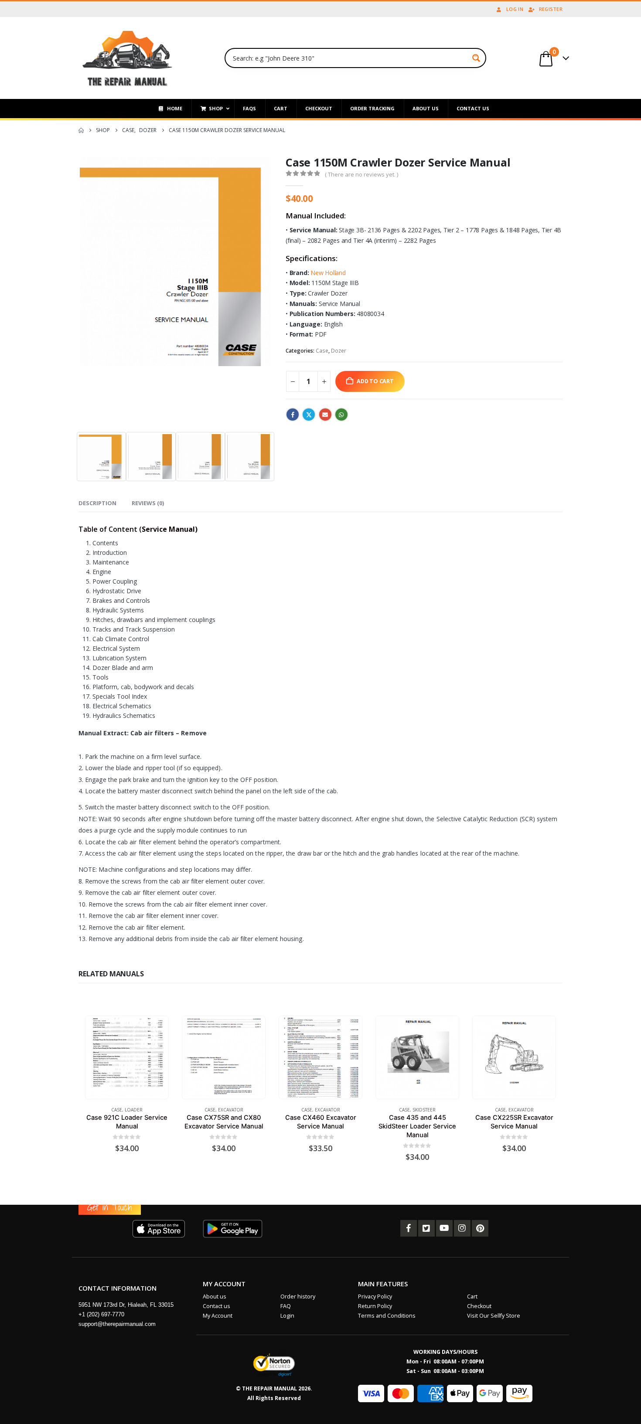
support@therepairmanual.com (117, 1324)
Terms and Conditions (387, 1315)
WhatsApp (341, 414)
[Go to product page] (127, 1057)
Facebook (293, 414)
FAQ (285, 1306)
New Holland (328, 272)
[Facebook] (408, 1228)
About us (214, 1296)
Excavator (230, 1110)
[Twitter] (426, 1228)
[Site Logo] (127, 58)
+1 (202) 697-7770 (101, 1314)
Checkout (479, 1306)
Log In (514, 9)
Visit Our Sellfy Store (493, 1315)
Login (287, 1315)
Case (322, 350)
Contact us (216, 1306)
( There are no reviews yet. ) (361, 174)
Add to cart (375, 381)
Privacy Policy (375, 1296)
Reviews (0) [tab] (148, 503)
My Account (217, 1315)
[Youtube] (444, 1228)
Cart (472, 1296)
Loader (134, 1110)
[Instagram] (462, 1228)
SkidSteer (424, 1110)
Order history (297, 1296)
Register (551, 9)
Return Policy (375, 1306)
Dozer (338, 350)
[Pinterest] (480, 1228)
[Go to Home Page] (81, 130)
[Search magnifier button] (476, 58)
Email (325, 414)
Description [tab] (97, 503)
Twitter (309, 414)
